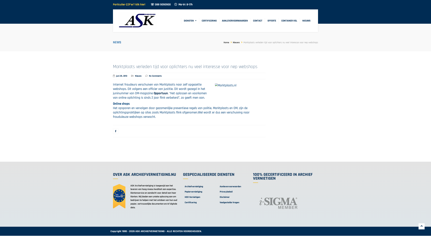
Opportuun (161, 93)
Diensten (189, 20)
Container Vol (289, 20)
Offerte (272, 20)
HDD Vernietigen (192, 197)
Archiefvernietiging (194, 186)
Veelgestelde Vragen (229, 202)
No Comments (155, 76)
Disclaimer (225, 197)
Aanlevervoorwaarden (235, 20)
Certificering (209, 20)
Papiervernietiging (193, 191)
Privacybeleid (226, 191)
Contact (257, 20)
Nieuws (306, 20)
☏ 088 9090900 (161, 4)
